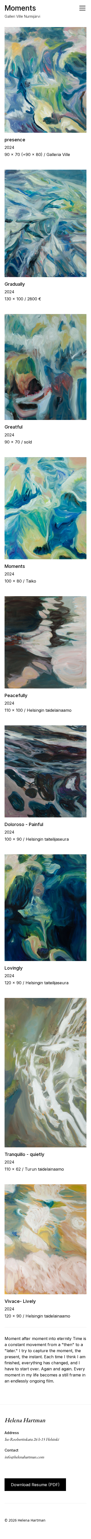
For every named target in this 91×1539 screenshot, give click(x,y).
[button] (81, 8)
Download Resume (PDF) (35, 1484)
